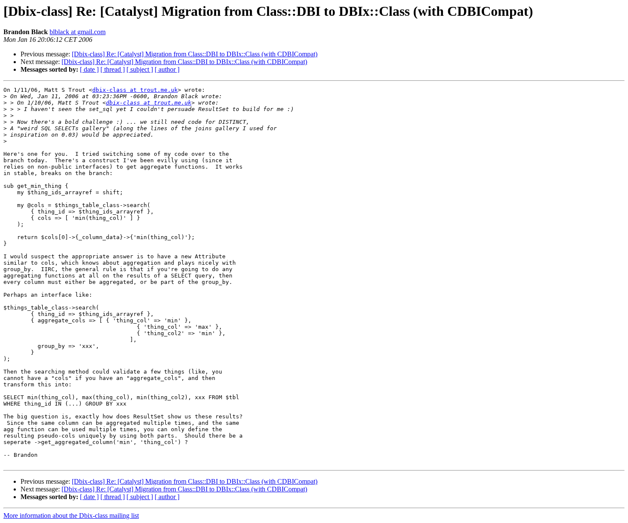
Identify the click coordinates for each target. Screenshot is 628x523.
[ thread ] (112, 69)
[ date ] (89, 69)
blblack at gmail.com (78, 31)
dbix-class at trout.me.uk (135, 90)
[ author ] (167, 69)
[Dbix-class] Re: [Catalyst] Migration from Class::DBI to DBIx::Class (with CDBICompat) (194, 54)
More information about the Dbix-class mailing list (71, 515)
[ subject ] (139, 69)
